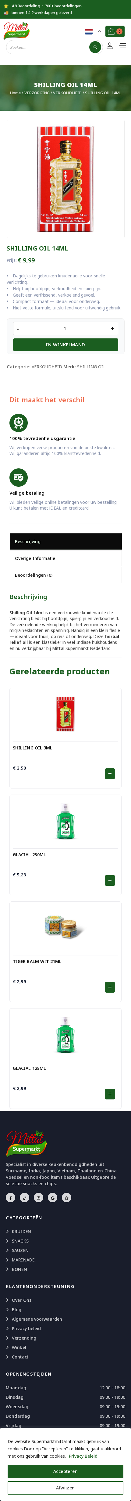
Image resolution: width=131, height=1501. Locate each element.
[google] (52, 1197)
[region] (65, 1464)
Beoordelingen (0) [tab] (33, 575)
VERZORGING (37, 93)
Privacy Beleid (83, 1456)
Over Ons (21, 1300)
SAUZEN (20, 1250)
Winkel (19, 1347)
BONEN (19, 1269)
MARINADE (23, 1260)
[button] (110, 773)
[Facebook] (10, 1197)
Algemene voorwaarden (37, 1319)
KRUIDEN (21, 1231)
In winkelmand (65, 344)
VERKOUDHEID (67, 93)
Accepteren (65, 1471)
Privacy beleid (26, 1328)
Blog (16, 1309)
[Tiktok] (24, 1197)
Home (15, 93)
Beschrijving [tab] (28, 541)
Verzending (24, 1338)
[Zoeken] (95, 47)
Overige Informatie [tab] (35, 558)
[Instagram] (38, 1197)
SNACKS (20, 1241)
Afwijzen (65, 1488)
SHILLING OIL (91, 367)
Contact (20, 1357)
